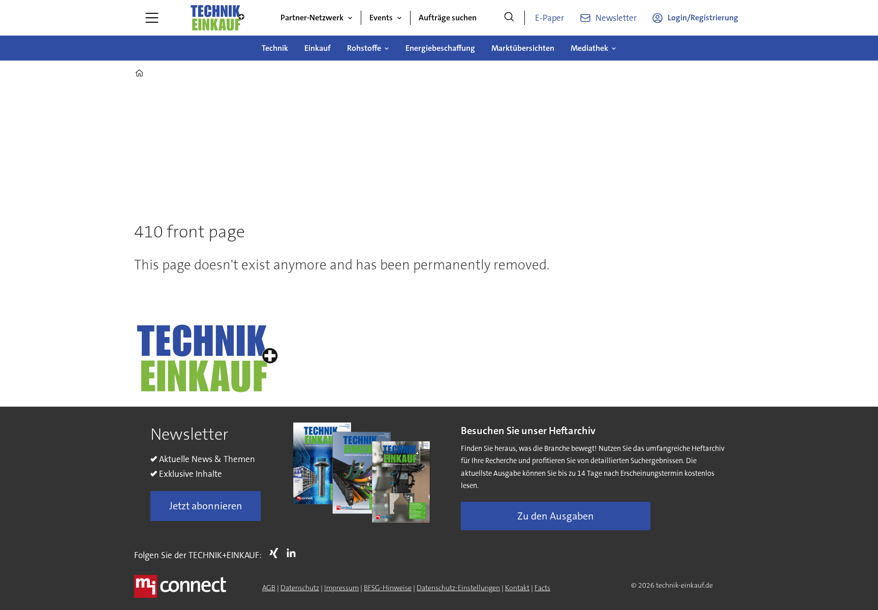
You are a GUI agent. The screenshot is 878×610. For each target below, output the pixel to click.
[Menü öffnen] (152, 17)
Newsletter (616, 17)
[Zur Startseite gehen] (217, 18)
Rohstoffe (364, 48)
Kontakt (517, 587)
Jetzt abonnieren (205, 505)
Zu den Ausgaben (555, 516)
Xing (276, 553)
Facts (542, 587)
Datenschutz (299, 587)
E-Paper (549, 17)
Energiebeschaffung (440, 48)
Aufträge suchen (448, 17)
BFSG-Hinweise (388, 587)
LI (293, 553)
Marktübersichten (522, 48)
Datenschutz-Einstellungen (458, 587)
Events (381, 17)
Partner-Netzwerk (311, 17)
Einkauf (317, 48)
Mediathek (589, 48)
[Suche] (509, 18)
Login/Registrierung (703, 17)
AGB (268, 587)
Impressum (341, 587)
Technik (275, 48)
